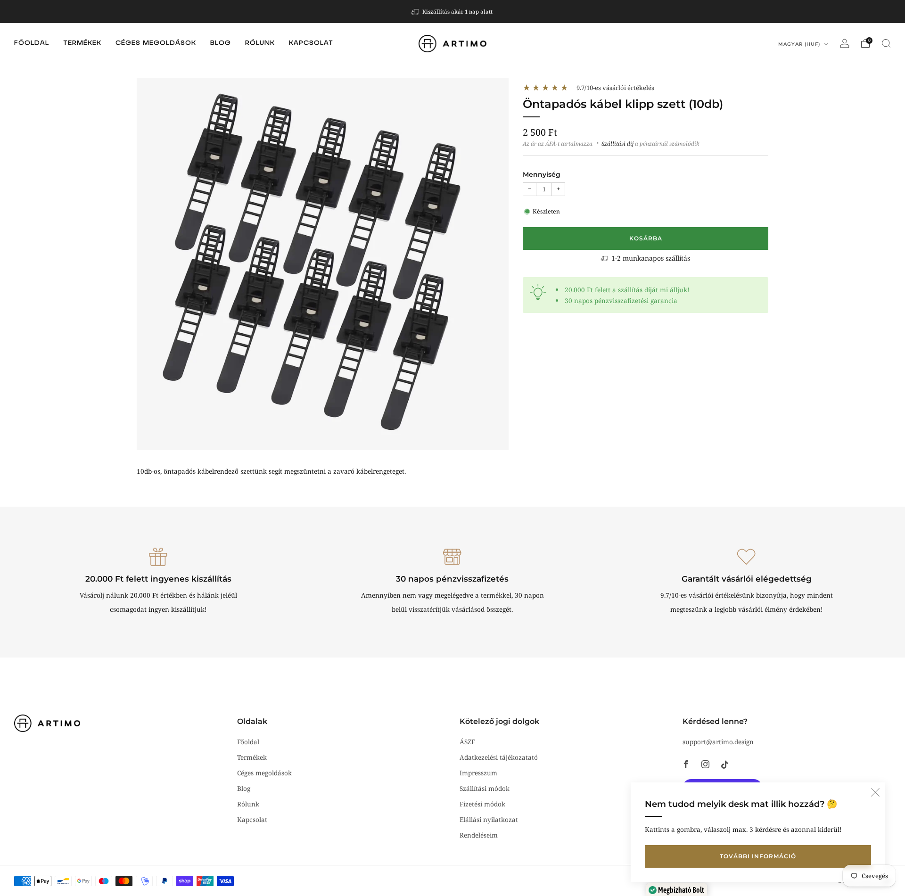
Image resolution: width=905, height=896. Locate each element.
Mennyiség (541, 174)
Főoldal (31, 43)
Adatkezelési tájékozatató (499, 757)
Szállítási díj (617, 143)
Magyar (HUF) (800, 44)
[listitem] (452, 11)
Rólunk (260, 43)
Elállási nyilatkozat (489, 819)
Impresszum (478, 772)
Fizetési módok (482, 803)
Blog (220, 43)
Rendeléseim (479, 834)
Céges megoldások (155, 43)
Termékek (82, 43)
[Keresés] (886, 43)
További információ (758, 856)
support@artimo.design (718, 741)
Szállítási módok (485, 788)
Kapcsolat (311, 43)
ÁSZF (467, 741)
